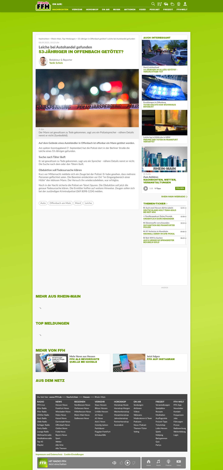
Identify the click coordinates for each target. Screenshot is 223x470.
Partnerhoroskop (121, 422)
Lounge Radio (43, 432)
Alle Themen (61, 449)
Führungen (178, 422)
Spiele (158, 432)
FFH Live (41, 405)
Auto (43, 203)
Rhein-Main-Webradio (173, 197)
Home (148, 465)
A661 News (100, 422)
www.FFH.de (55, 397)
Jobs (175, 418)
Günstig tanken (101, 425)
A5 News (99, 418)
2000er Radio (43, 415)
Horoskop (92, 10)
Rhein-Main (56, 39)
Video (142, 10)
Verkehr (77, 10)
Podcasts (137, 422)
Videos (137, 412)
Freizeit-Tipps (161, 422)
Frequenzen (179, 415)
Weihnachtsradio (44, 435)
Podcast (155, 10)
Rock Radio (42, 418)
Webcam (178, 3)
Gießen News (61, 428)
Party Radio (42, 428)
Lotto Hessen (161, 428)
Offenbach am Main (60, 203)
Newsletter (178, 408)
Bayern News (61, 435)
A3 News (99, 415)
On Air (106, 10)
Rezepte (159, 412)
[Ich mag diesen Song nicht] (133, 462)
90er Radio (42, 412)
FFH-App (177, 405)
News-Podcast (140, 425)
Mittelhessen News (82, 412)
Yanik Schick (56, 63)
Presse (176, 425)
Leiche (88, 203)
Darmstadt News (63, 422)
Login (176, 435)
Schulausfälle (100, 435)
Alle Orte (59, 445)
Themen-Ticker (154, 203)
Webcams (138, 415)
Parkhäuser (100, 428)
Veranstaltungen (163, 405)
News (59, 402)
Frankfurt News (62, 408)
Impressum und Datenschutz (49, 454)
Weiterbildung (180, 432)
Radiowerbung (180, 428)
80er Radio (42, 408)
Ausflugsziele (161, 418)
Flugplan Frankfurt (102, 432)
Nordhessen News (82, 405)
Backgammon (161, 438)
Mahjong (159, 435)
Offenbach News (63, 425)
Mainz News (61, 415)
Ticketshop (160, 425)
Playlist (159, 3)
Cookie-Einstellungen (74, 454)
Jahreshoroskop (121, 418)
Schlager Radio (43, 425)
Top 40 (40, 442)
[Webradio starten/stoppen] (127, 462)
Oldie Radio (42, 422)
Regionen (79, 402)
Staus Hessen (100, 405)
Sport (58, 438)
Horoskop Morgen (122, 408)
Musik (116, 10)
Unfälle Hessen (101, 412)
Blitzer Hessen (101, 408)
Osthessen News (81, 408)
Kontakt (177, 412)
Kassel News (61, 418)
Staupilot (166, 3)
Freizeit (168, 10)
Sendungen (138, 405)
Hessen (86, 397)
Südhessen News (81, 418)
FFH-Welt (182, 10)
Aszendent (118, 425)
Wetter (172, 3)
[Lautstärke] (114, 462)
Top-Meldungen (69, 39)
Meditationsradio (44, 438)
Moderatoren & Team (143, 418)
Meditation (160, 415)
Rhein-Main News (82, 415)
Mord (78, 203)
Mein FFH (185, 3)
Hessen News (62, 405)
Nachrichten (60, 10)
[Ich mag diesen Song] (121, 462)
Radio (40, 402)
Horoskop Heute (121, 405)
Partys (158, 445)
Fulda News (61, 432)
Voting (136, 432)
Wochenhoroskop (121, 412)
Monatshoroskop (121, 415)
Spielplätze (160, 408)
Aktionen (129, 10)
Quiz (158, 442)
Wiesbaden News (63, 412)
